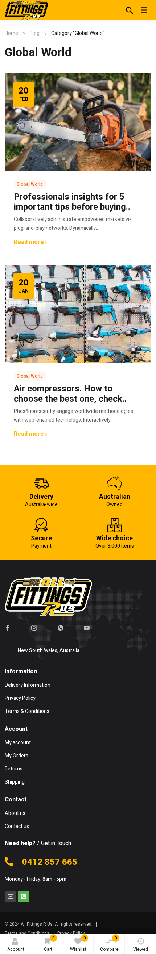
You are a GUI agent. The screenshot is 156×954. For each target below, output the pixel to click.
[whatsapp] (60, 628)
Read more (29, 242)
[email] (10, 896)
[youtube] (87, 628)
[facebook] (7, 628)
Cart (49, 944)
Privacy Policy (71, 933)
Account (15, 949)
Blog (35, 33)
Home (11, 33)
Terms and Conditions (27, 933)
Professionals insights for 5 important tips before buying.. (72, 201)
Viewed (140, 949)
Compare (109, 944)
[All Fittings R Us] (26, 10)
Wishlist (78, 944)
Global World (30, 184)
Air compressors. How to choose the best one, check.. (70, 393)
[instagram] (34, 628)
